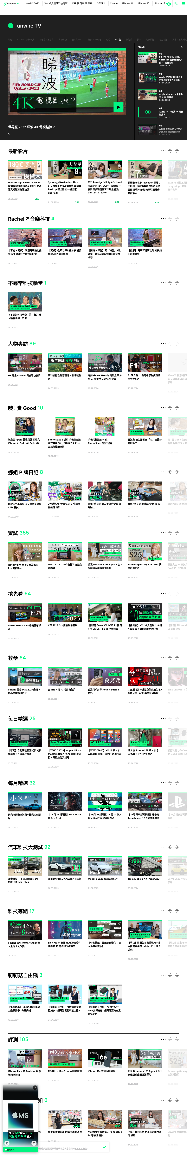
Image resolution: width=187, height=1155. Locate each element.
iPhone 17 (143, 3)
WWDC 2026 (32, 3)
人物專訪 (63, 39)
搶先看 (129, 39)
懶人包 (118, 39)
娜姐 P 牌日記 (94, 39)
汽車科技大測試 (179, 39)
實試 (108, 39)
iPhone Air (128, 3)
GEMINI (101, 3)
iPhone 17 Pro (161, 3)
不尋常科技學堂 (46, 39)
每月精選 (163, 39)
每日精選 (150, 39)
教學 (139, 39)
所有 (10, 39)
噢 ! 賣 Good (77, 39)
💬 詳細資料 (20, 1150)
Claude (114, 3)
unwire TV (29, 26)
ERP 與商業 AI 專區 (82, 3)
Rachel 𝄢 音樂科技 (25, 39)
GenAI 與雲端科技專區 (56, 3)
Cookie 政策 (81, 1148)
